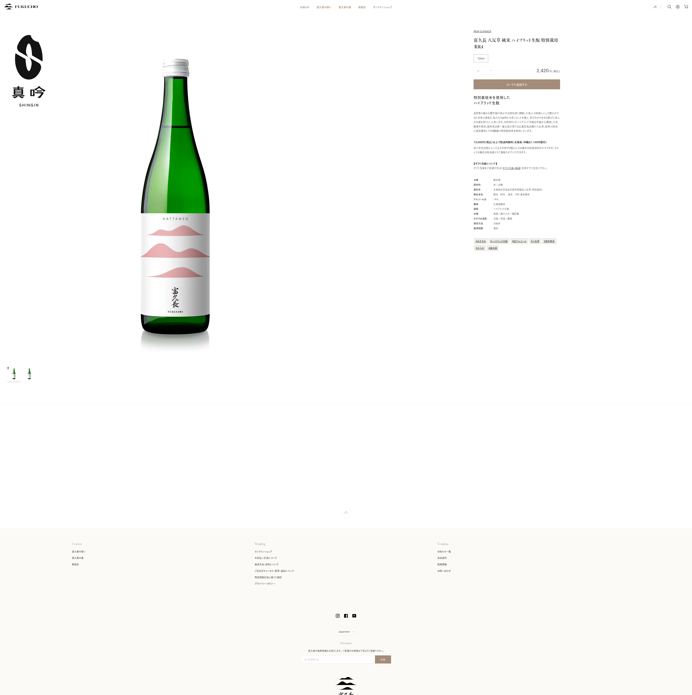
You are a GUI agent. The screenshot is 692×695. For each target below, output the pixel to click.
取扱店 (75, 564)
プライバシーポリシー (265, 583)
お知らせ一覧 (444, 551)
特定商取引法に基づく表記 (268, 577)
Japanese (344, 631)
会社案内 (442, 557)
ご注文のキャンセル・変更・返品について (274, 570)
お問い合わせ (444, 570)
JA (655, 7)
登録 (383, 659)
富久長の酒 (77, 557)
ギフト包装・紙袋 (511, 168)
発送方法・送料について (266, 564)
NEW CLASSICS (482, 31)
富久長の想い (79, 551)
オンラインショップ (263, 551)
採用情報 (442, 564)
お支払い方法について (266, 557)
